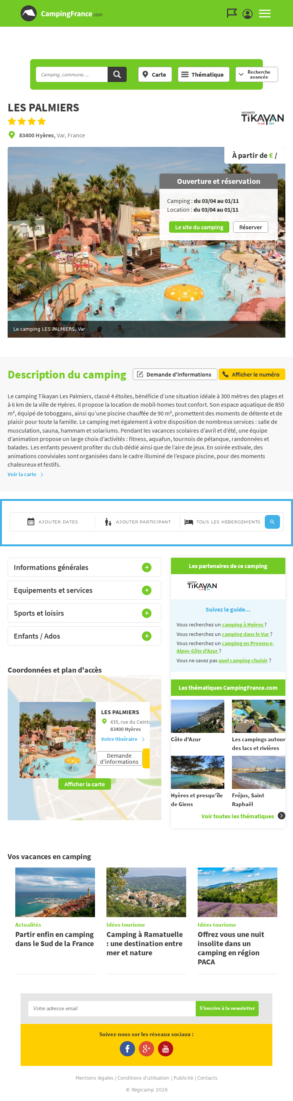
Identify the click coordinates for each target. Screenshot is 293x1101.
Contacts (207, 1078)
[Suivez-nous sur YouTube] (165, 1048)
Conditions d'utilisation (143, 1078)
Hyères (133, 729)
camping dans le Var (246, 634)
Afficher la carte (84, 784)
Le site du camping (199, 227)
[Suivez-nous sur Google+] (146, 1048)
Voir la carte (22, 474)
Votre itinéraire (119, 739)
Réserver (250, 227)
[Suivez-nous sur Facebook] (127, 1048)
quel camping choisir (243, 660)
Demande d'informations (178, 374)
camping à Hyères (243, 624)
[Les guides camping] (234, 13)
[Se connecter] (249, 14)
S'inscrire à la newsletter (227, 1008)
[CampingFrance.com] (146, 13)
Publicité (183, 1078)
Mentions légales (94, 1078)
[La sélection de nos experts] (262, 127)
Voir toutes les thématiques (237, 816)
